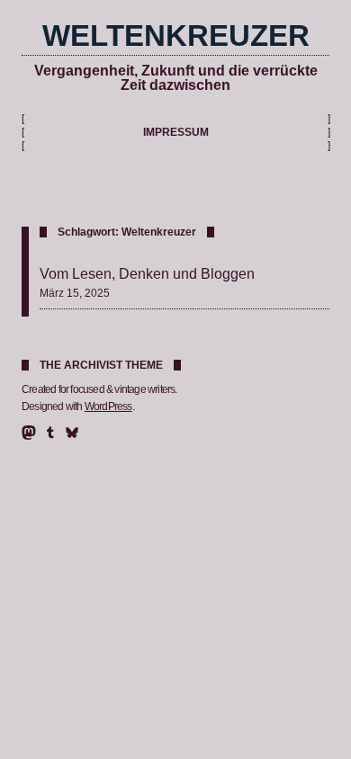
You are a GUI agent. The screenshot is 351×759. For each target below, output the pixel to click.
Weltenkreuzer (176, 35)
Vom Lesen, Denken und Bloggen (147, 273)
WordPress (108, 406)
